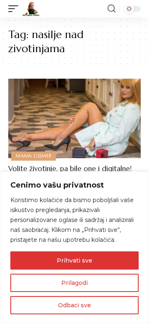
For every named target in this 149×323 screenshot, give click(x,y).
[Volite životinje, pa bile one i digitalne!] (74, 118)
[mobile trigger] (15, 8)
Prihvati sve (74, 260)
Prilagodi (74, 283)
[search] (112, 8)
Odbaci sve (74, 305)
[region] (74, 247)
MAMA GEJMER (33, 156)
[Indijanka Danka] (31, 8)
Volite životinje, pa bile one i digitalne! (70, 168)
